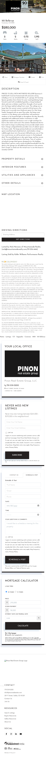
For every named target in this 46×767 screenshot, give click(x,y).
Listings (8, 337)
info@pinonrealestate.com (13, 692)
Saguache (20, 337)
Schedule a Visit (32, 475)
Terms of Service (21, 568)
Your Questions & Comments (16, 519)
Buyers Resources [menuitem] (10, 716)
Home (2, 337)
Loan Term (9, 586)
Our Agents (17, 391)
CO (14, 337)
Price (7, 598)
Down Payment (10, 606)
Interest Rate (16, 614)
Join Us (6, 701)
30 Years (10, 592)
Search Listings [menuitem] (9, 713)
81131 (34, 337)
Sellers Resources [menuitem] (10, 719)
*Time (7, 510)
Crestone (28, 337)
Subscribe (17, 455)
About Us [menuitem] (7, 722)
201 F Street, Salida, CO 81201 (14, 695)
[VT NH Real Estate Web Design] (23, 743)
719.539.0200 (8, 689)
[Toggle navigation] (38, 6)
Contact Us (8, 391)
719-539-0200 (12, 385)
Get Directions (23, 239)
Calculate (23, 626)
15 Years (20, 592)
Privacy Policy (13, 447)
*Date (7, 501)
